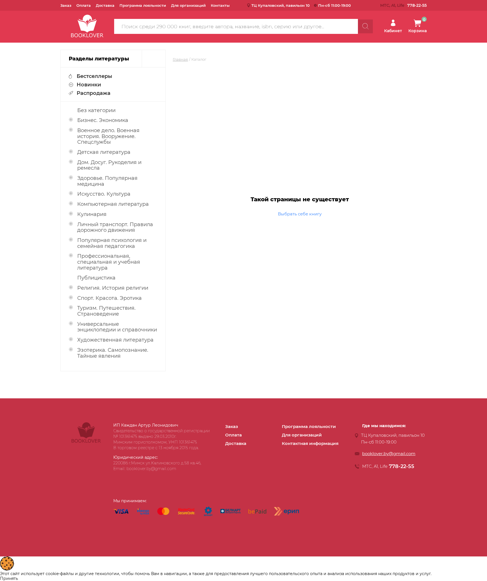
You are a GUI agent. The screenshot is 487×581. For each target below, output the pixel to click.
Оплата (83, 5)
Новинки (89, 85)
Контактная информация (310, 443)
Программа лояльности (142, 5)
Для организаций (188, 5)
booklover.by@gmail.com (388, 453)
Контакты (220, 5)
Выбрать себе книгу (300, 214)
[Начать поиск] (365, 26)
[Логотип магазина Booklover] (86, 441)
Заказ (65, 5)
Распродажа (93, 93)
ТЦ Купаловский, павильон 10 (280, 5)
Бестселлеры (94, 76)
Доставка (105, 5)
